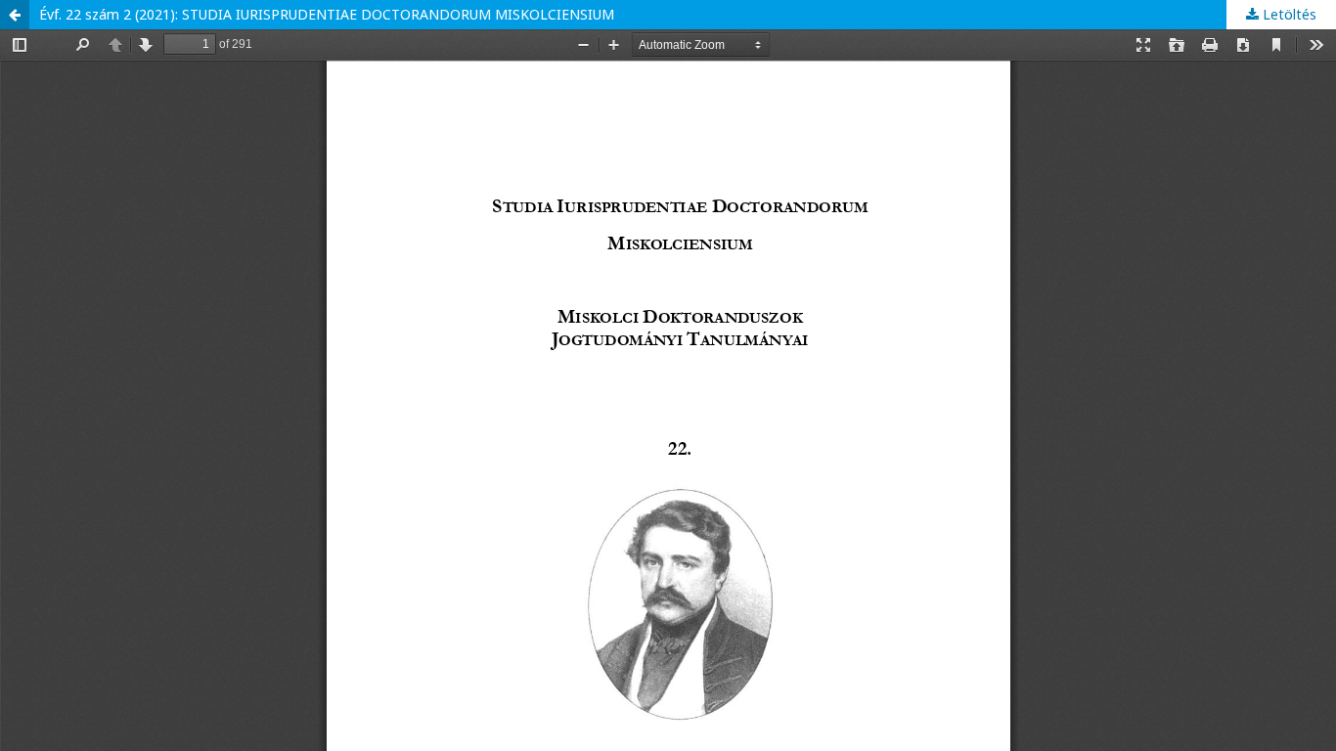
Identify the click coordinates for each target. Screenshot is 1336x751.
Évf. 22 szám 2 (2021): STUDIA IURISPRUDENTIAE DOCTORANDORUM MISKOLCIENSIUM (326, 14)
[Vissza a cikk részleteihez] (14, 14)
